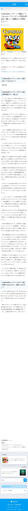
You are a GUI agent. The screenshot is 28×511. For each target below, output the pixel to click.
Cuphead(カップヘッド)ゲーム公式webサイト (13, 71)
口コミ (19, 447)
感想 (23, 447)
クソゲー (4, 447)
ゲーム (10, 440)
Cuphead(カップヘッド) (8, 445)
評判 (3, 449)
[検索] (25, 480)
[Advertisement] (14, 375)
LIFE (14, 4)
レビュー (10, 447)
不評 (15, 447)
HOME (14, 501)
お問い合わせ (10, 504)
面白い (7, 449)
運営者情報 (18, 504)
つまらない (18, 445)
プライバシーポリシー (13, 507)
